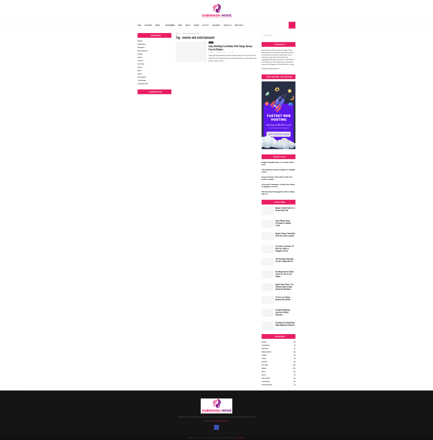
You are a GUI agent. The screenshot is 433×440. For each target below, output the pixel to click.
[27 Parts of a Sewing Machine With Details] (268, 300)
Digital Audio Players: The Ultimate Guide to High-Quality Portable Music (284, 286)
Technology (142, 80)
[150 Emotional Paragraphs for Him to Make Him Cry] (268, 262)
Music (180, 25)
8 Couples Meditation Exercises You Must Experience (282, 312)
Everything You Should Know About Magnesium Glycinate (285, 323)
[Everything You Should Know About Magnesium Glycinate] (268, 325)
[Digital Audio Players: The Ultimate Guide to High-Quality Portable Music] (268, 287)
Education (141, 47)
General (140, 60)
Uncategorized (143, 83)
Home (139, 25)
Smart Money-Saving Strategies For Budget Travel (278, 171)
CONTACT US (290, 59)
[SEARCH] (293, 35)
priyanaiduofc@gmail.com (220, 421)
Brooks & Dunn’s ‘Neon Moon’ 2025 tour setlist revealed (277, 178)
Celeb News (148, 25)
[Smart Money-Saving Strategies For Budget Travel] (268, 223)
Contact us (227, 25)
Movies (157, 25)
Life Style (205, 25)
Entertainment (170, 25)
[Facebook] (286, 25)
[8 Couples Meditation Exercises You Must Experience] (268, 313)
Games (140, 57)
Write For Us (239, 25)
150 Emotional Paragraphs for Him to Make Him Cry (278, 193)
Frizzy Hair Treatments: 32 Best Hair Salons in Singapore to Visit (278, 185)
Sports (140, 74)
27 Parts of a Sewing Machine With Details (282, 298)
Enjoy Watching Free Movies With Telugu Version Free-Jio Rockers (230, 47)
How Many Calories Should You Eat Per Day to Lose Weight (284, 274)
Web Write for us (240, 438)
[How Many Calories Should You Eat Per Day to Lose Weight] (268, 274)
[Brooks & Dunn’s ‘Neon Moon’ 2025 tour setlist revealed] (268, 236)
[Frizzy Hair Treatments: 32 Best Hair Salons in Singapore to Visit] (268, 249)
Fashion (196, 25)
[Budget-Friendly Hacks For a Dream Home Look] (268, 211)
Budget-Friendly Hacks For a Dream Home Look (278, 163)
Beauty (188, 25)
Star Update (216, 25)
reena (212, 52)
